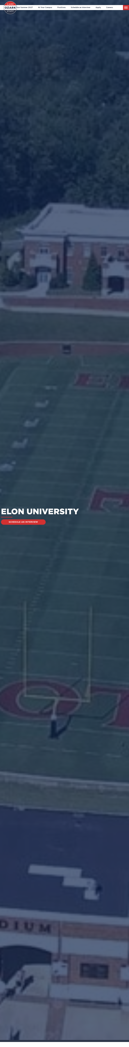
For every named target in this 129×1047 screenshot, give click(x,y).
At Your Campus (45, 7)
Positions (61, 7)
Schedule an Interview (80, 7)
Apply (98, 7)
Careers (109, 7)
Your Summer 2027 (24, 7)
